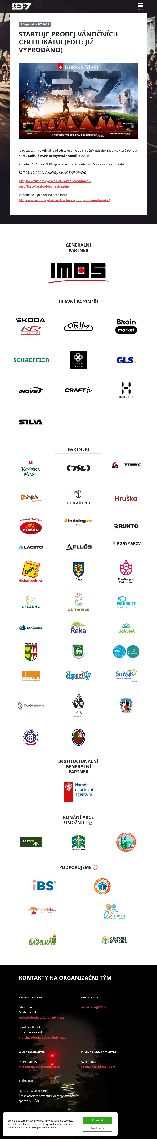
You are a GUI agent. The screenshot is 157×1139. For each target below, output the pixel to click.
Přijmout (97, 1120)
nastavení (50, 1127)
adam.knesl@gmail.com (98, 1067)
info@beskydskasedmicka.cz (39, 1067)
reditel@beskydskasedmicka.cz (41, 1017)
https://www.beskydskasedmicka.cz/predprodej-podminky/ (64, 200)
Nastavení (97, 1128)
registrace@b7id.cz (94, 1007)
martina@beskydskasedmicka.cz (42, 1037)
